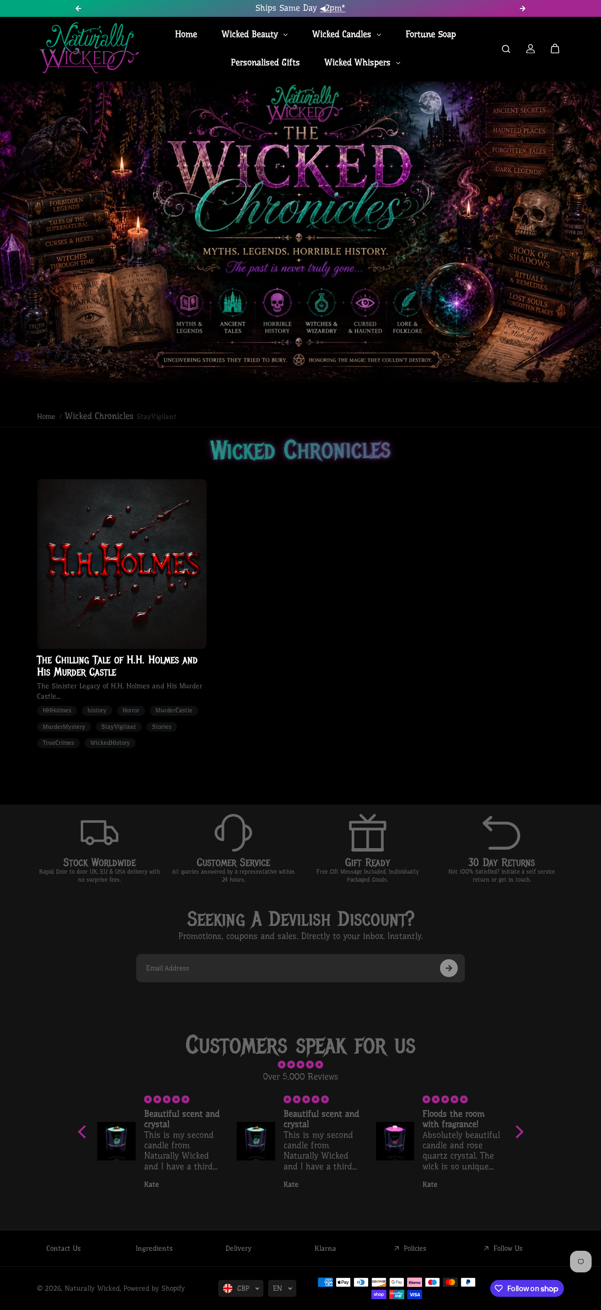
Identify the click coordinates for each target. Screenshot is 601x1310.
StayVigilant (118, 726)
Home (46, 416)
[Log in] (530, 49)
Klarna (325, 1248)
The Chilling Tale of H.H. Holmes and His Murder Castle (117, 666)
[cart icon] (555, 49)
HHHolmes (57, 710)
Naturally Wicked (92, 1288)
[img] (301, 1065)
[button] (84, 1131)
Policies (415, 1248)
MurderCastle (174, 710)
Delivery (238, 1248)
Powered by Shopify (154, 1288)
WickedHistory (110, 742)
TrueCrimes (58, 742)
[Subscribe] (449, 968)
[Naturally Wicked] (88, 49)
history (97, 710)
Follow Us (508, 1248)
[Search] (506, 49)
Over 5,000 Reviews (301, 1076)
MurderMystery (64, 726)
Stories (161, 726)
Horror (131, 710)
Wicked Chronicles (99, 416)
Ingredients (154, 1248)
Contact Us (63, 1248)
